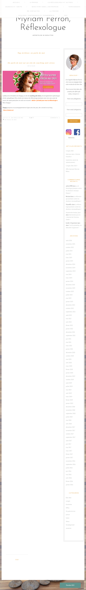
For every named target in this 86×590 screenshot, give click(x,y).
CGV (65, 15)
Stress (67, 521)
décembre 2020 (70, 352)
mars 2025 (69, 257)
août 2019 (69, 383)
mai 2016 (68, 474)
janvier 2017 (69, 457)
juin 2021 (68, 339)
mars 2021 (69, 346)
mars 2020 (69, 366)
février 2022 (69, 325)
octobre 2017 (70, 434)
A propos (34, 2)
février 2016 (69, 481)
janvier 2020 (69, 373)
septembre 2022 (70, 312)
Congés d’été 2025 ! (72, 166)
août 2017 (69, 441)
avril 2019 (69, 393)
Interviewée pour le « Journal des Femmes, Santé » (73, 217)
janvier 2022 (69, 329)
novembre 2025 (70, 244)
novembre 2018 (70, 410)
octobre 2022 (70, 308)
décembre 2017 (70, 427)
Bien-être (68, 498)
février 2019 (69, 400)
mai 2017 (68, 447)
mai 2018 (68, 420)
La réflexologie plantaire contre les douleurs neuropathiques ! (74, 199)
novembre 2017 (70, 430)
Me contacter (33, 11)
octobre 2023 (70, 291)
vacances (68, 528)
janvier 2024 (69, 281)
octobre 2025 (70, 247)
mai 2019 (68, 390)
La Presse (54, 11)
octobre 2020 (70, 356)
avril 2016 (69, 478)
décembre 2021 (70, 332)
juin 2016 (68, 471)
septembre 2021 (70, 335)
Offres (67, 508)
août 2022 (69, 315)
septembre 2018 (70, 413)
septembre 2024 (70, 271)
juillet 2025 (69, 251)
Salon (67, 518)
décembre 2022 (70, 305)
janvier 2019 (69, 403)
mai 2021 (68, 342)
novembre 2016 (70, 461)
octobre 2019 (70, 379)
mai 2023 (68, 298)
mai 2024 (68, 274)
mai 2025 (68, 254)
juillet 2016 (69, 468)
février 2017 (69, 454)
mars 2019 (69, 396)
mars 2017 (69, 451)
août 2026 (69, 240)
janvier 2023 (69, 302)
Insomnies (69, 504)
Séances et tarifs (13, 7)
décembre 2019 (70, 376)
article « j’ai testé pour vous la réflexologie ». (45, 100)
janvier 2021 (69, 349)
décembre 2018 (70, 407)
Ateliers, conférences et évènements (36, 15)
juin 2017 (68, 444)
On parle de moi (17, 117)
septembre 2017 (70, 437)
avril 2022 (69, 322)
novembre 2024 (70, 268)
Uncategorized (70, 525)
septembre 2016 (70, 464)
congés (68, 501)
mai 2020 (68, 359)
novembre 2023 (70, 288)
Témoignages (74, 7)
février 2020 (69, 369)
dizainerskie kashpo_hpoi (73, 212)
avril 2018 (69, 424)
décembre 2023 (70, 285)
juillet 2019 (69, 386)
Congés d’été (70, 151)
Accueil (16, 2)
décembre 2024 (70, 264)
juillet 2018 (69, 417)
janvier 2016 (69, 485)
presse (68, 515)
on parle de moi (11, 119)
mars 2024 (69, 278)
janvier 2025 (69, 261)
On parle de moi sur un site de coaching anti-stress (31, 63)
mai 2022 (68, 319)
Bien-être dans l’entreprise (45, 7)
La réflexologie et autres (60, 2)
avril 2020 (69, 363)
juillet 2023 (69, 295)
